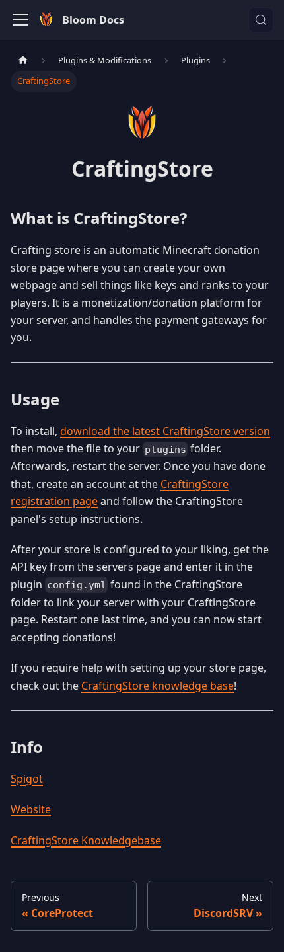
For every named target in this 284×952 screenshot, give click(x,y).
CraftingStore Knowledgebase (86, 840)
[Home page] (23, 60)
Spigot (27, 779)
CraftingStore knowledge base (157, 685)
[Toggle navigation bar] (20, 20)
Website (31, 809)
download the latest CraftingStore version (165, 431)
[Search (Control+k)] (260, 19)
